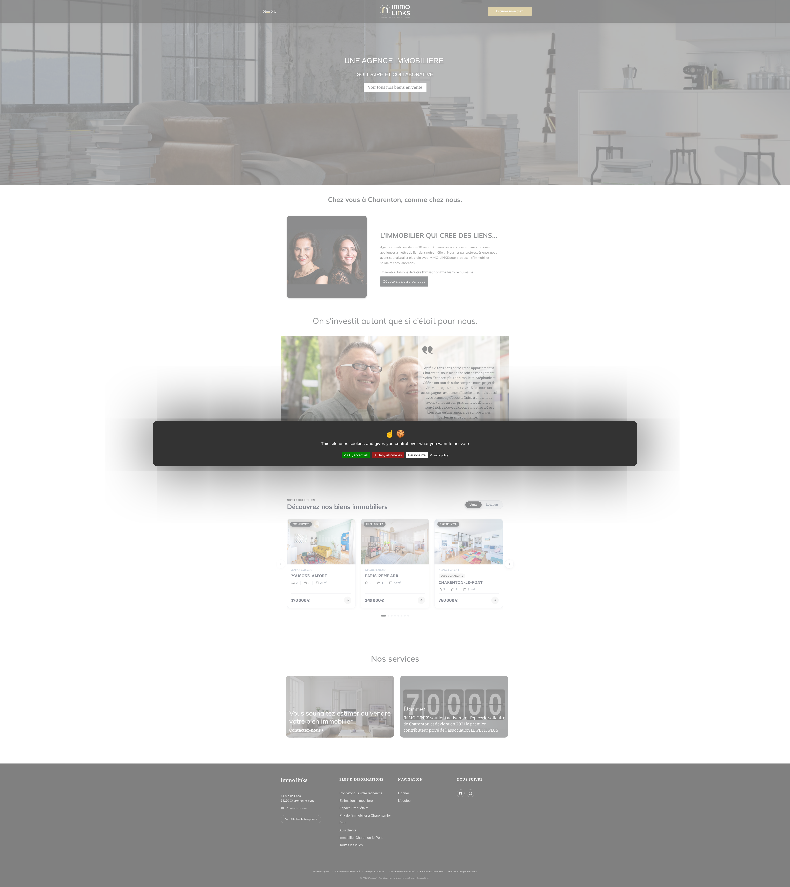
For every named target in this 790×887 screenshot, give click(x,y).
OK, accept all (357, 455)
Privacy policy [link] (439, 455)
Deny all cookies (389, 455)
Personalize (417, 455)
